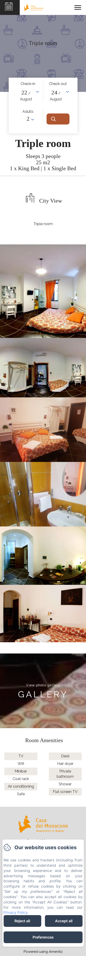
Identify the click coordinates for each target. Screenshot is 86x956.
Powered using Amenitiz (43, 952)
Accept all (63, 921)
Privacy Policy (15, 912)
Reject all (22, 921)
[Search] (58, 118)
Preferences (43, 937)
